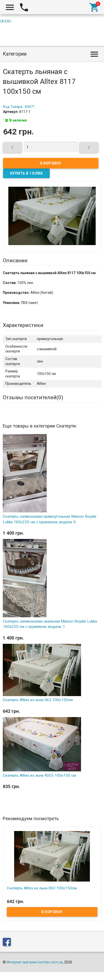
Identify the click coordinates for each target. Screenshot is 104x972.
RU (9, 21)
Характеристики (23, 325)
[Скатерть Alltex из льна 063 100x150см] (52, 856)
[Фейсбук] (8, 943)
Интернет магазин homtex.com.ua (35, 962)
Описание (15, 260)
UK (2, 21)
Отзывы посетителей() (33, 397)
